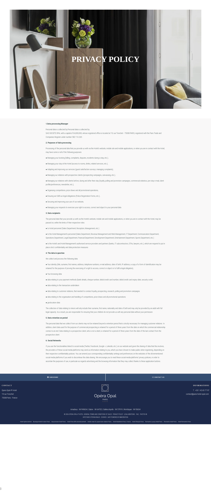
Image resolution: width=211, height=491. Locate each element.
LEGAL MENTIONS (129, 414)
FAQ (137, 414)
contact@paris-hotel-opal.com (197, 394)
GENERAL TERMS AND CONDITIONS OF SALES (98, 414)
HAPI (109, 417)
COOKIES (104, 417)
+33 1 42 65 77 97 (202, 390)
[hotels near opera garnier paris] (105, 393)
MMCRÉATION (124, 417)
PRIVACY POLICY (118, 414)
